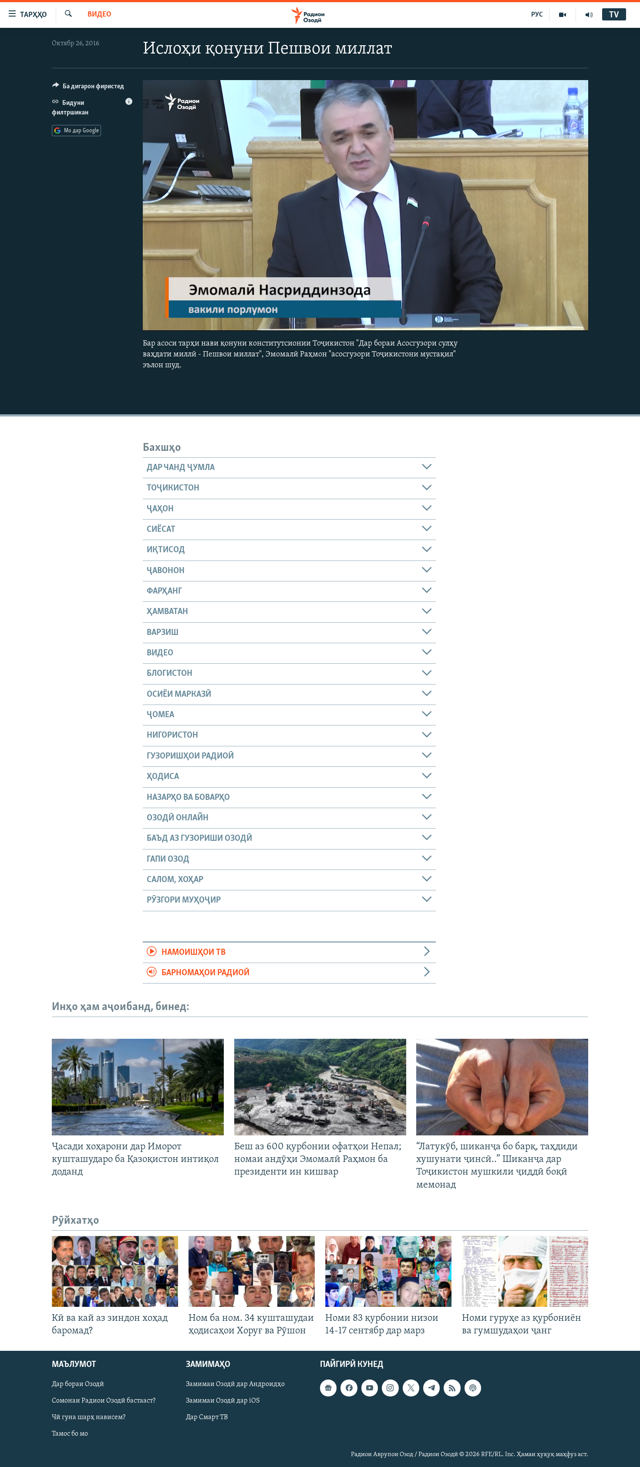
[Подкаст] (473, 1388)
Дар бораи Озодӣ (78, 1384)
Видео (99, 15)
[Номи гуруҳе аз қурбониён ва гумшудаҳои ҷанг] (525, 1271)
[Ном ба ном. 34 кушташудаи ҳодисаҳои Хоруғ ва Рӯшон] (252, 1271)
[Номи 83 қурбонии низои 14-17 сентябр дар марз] (388, 1271)
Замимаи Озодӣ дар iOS (223, 1400)
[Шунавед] (589, 14)
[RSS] (452, 1388)
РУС (537, 14)
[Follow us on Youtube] (369, 1388)
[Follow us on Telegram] (431, 1388)
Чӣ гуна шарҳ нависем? (88, 1417)
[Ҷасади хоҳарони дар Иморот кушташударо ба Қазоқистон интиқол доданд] (138, 1087)
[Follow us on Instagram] (390, 1388)
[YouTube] (562, 14)
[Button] (88, 88)
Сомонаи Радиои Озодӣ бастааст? (103, 1400)
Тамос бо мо (70, 1433)
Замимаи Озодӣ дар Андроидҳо (235, 1384)
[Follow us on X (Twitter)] (411, 1388)
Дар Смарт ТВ (207, 1417)
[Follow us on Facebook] (348, 1388)
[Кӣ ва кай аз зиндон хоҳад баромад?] (115, 1271)
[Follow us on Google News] (328, 1388)
